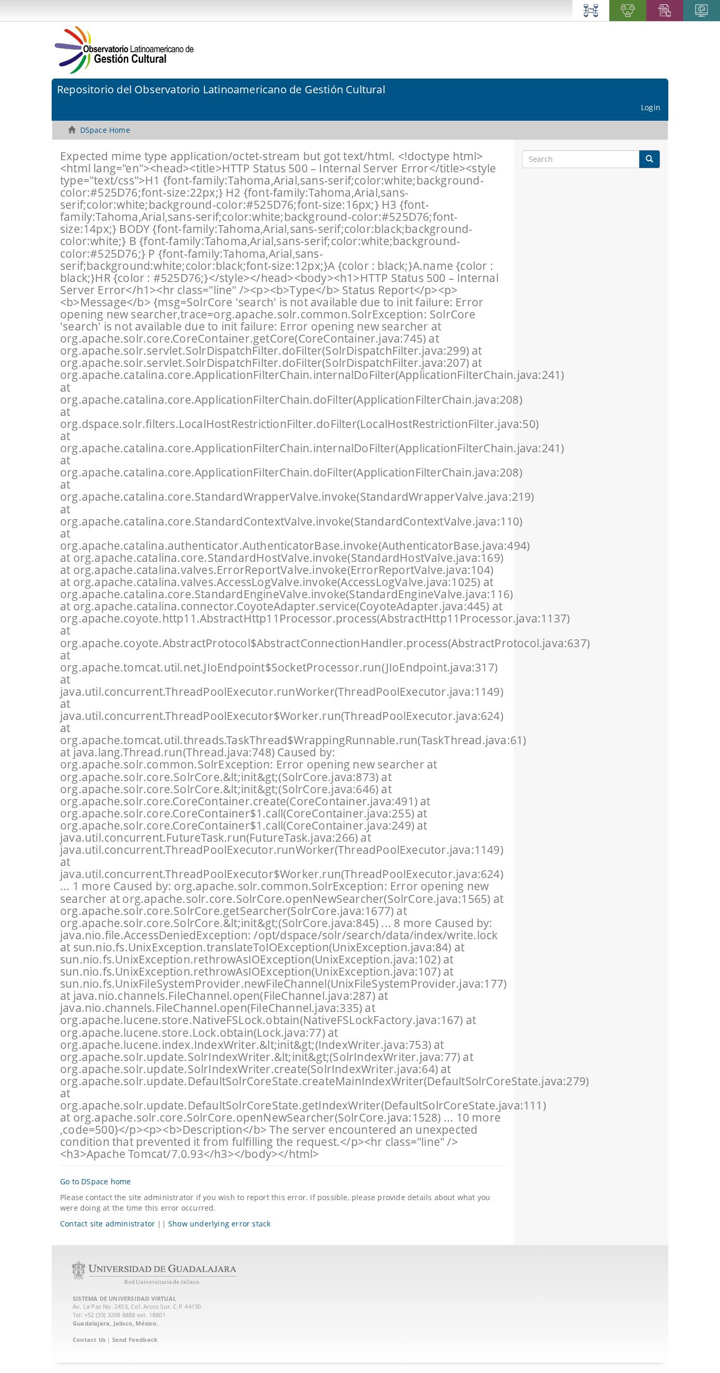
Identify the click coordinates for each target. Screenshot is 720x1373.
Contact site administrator (107, 1224)
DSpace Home (105, 130)
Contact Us (89, 1339)
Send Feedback (135, 1339)
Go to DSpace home (95, 1181)
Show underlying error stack (219, 1224)
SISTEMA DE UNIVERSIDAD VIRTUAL (124, 1298)
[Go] (649, 159)
